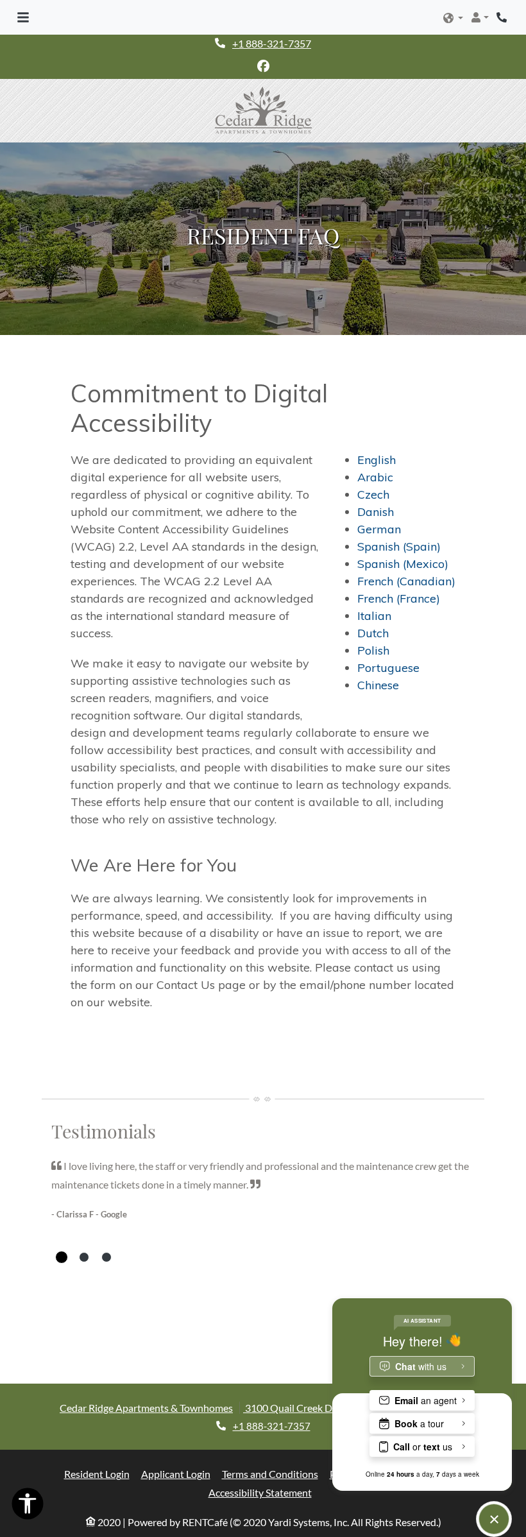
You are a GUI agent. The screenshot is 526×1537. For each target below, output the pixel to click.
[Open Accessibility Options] (28, 1506)
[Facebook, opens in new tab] (263, 66)
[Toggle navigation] (23, 17)
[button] (453, 18)
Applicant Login (175, 1473)
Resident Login (97, 1473)
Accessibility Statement (260, 1492)
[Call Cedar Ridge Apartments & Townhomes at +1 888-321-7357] (503, 17)
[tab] (61, 1257)
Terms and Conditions (270, 1473)
